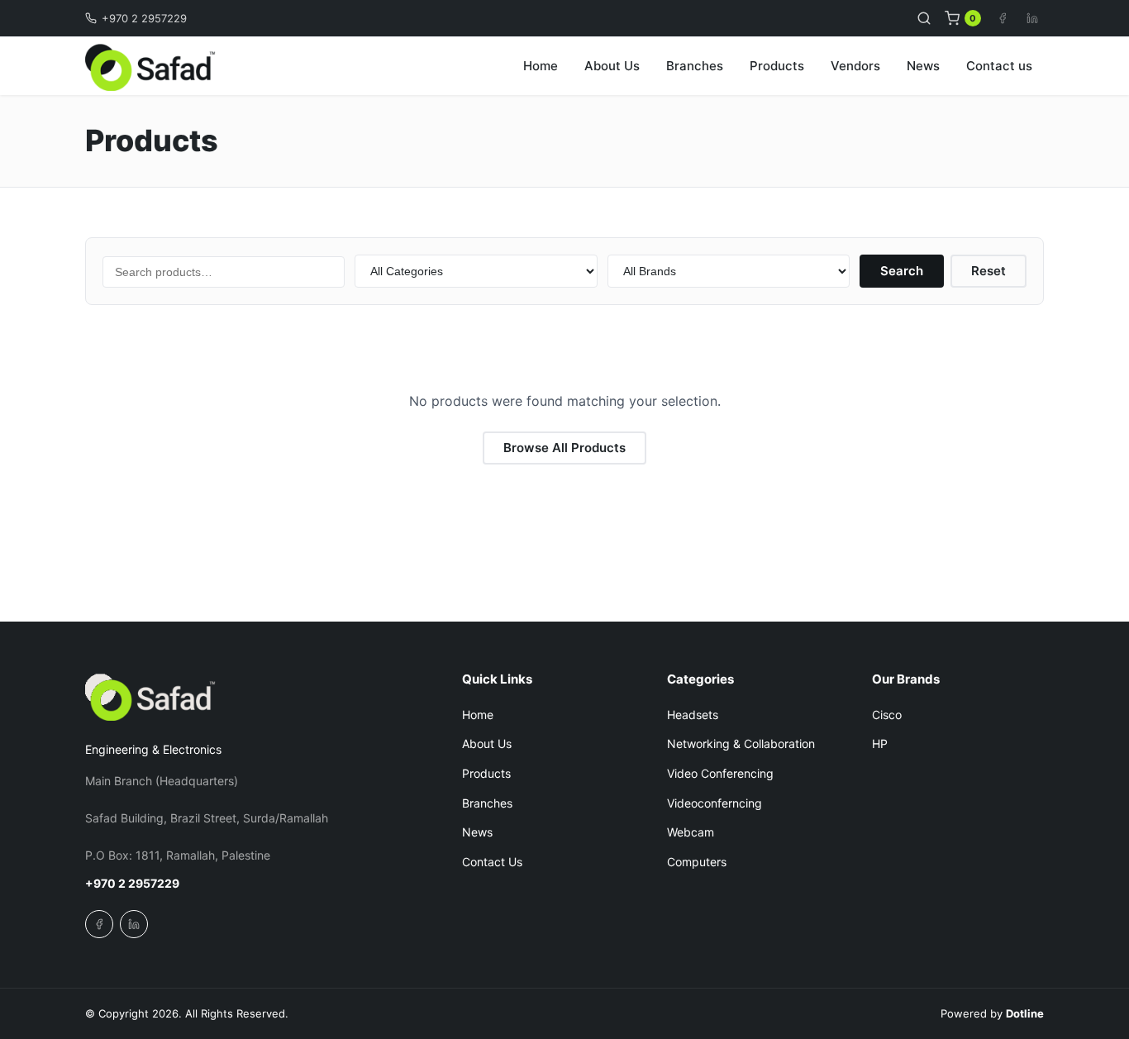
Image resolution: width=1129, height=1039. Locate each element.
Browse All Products (564, 447)
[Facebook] (1002, 18)
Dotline (1025, 1013)
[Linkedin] (1032, 18)
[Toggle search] (924, 18)
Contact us (999, 66)
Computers (696, 862)
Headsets (692, 715)
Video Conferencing (720, 773)
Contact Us (492, 862)
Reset (988, 271)
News (923, 66)
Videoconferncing (714, 803)
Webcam (690, 832)
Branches (694, 66)
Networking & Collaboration (741, 743)
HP (880, 743)
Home (540, 66)
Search (901, 271)
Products (777, 66)
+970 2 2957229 (144, 18)
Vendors (855, 66)
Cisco (887, 715)
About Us (612, 66)
